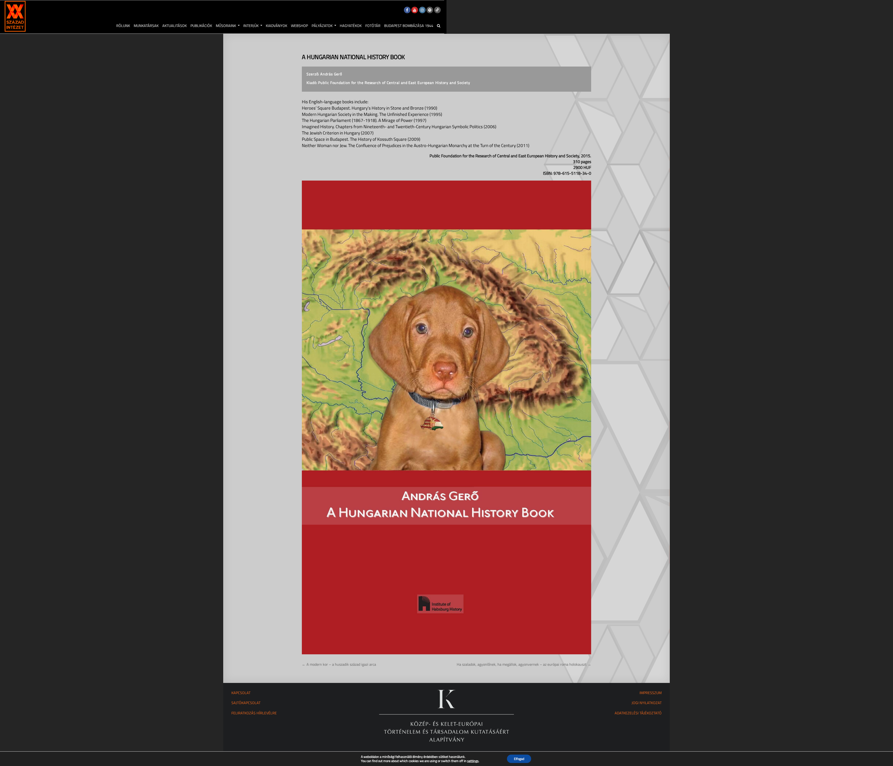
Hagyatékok (351, 25)
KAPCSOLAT (240, 692)
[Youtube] (414, 10)
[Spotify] (430, 10)
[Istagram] (422, 10)
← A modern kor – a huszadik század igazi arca (339, 664)
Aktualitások (174, 25)
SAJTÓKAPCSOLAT (245, 703)
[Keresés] (439, 26)
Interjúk (251, 25)
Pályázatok (322, 25)
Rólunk (123, 25)
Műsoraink (226, 25)
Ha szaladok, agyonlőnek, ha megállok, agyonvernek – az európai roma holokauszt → (524, 664)
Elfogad (519, 758)
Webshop (299, 25)
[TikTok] (437, 10)
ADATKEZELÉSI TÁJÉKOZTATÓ (638, 713)
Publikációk (201, 25)
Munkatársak (146, 25)
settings (473, 761)
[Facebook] (407, 10)
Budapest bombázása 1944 (408, 25)
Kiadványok (276, 25)
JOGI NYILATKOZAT (647, 703)
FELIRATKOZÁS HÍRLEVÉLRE (254, 713)
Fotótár (372, 25)
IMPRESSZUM (651, 692)
